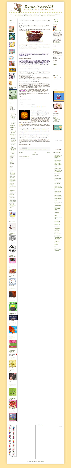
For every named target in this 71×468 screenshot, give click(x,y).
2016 (10, 103)
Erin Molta (25, 149)
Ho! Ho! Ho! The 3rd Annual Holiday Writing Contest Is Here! (13, 180)
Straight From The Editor (37, 149)
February (11, 163)
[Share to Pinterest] (26, 148)
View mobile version (35, 154)
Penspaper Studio (57, 221)
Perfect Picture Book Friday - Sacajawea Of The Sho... (13, 128)
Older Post (48, 152)
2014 (10, 106)
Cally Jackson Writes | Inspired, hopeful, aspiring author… (58, 161)
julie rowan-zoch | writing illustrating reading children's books (58, 203)
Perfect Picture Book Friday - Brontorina (13, 147)
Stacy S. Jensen (57, 232)
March (11, 162)
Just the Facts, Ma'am (58, 205)
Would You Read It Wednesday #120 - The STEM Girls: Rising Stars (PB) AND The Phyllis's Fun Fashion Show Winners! (13, 205)
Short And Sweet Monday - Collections (12, 153)
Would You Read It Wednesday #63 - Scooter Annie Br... (13, 123)
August (11, 156)
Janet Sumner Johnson (58, 198)
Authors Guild (56, 118)
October (11, 112)
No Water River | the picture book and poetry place (58, 217)
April (11, 161)
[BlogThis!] (23, 148)
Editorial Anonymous (58, 178)
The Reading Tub (56, 121)
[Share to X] (24, 148)
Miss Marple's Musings (58, 213)
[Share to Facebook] (25, 148)
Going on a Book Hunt (58, 182)
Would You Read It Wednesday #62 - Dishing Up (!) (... (13, 132)
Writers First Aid (57, 248)
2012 (10, 108)
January (11, 164)
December (12, 109)
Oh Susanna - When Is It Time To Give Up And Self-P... (13, 144)
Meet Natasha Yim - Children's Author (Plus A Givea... (13, 135)
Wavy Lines (56, 244)
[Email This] (22, 148)
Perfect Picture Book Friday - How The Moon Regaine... (13, 138)
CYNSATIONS (57, 175)
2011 (10, 166)
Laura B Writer (57, 212)
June (11, 158)
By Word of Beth (57, 158)
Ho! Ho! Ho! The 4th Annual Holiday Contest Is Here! (12, 183)
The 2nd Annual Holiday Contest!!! (12, 197)
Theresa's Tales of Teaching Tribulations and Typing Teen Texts (58, 237)
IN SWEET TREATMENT (58, 196)
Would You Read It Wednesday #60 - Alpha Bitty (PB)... (13, 149)
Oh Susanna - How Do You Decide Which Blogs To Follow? (13, 117)
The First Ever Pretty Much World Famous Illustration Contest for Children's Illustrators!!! (13, 200)
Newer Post (21, 152)
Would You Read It (43, 149)
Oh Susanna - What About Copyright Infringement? (12, 194)
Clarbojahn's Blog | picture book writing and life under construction (58, 170)
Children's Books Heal (58, 168)
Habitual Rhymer (57, 185)
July (11, 157)
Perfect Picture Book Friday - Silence (13, 120)
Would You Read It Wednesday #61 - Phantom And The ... (13, 140)
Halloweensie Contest (29, 149)
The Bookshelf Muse (58, 235)
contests (23, 149)
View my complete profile (57, 42)
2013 (10, 107)
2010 (10, 167)
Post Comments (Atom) (26, 156)
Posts (55, 77)
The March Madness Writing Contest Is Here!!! (12, 177)
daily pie (56, 176)
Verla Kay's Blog (57, 241)
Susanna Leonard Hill (57, 30)
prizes (33, 149)
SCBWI (55, 117)
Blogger (42, 461)
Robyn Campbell (57, 230)
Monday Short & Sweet (12, 126)
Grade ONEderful (57, 183)
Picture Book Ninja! (57, 224)
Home (35, 152)
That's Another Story (58, 233)
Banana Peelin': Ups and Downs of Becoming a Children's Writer (58, 156)
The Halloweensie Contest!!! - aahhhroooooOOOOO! (13, 114)
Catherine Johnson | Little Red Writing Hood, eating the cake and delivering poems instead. (58, 165)
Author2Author (57, 154)
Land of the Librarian (58, 210)
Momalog (56, 215)
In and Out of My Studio (58, 195)
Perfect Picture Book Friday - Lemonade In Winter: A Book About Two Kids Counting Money (13, 173)
